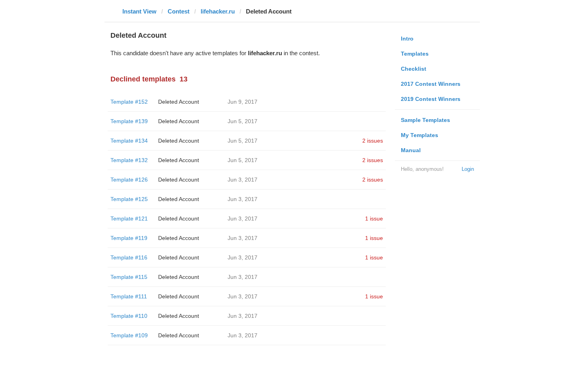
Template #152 (129, 102)
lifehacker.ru (218, 11)
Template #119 (128, 238)
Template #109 (129, 335)
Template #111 (128, 296)
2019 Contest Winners (430, 99)
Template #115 (128, 277)
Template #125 (129, 199)
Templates (415, 53)
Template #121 (129, 218)
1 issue (374, 218)
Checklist (413, 69)
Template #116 (128, 257)
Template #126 (129, 179)
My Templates (419, 135)
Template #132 (129, 160)
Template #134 (129, 140)
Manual (411, 150)
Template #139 (129, 121)
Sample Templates (425, 120)
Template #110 (128, 316)
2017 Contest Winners (430, 84)
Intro (407, 38)
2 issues (372, 140)
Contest (179, 11)
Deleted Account (178, 102)
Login (468, 169)
